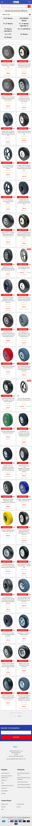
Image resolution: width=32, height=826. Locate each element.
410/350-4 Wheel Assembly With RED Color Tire (8, 367)
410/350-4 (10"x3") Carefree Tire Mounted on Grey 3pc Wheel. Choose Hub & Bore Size (8, 666)
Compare (14, 61)
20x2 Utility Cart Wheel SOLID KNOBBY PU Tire (24, 267)
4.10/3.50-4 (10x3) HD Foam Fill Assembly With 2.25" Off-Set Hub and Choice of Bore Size (24, 235)
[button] (29, 14)
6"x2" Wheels (8, 18)
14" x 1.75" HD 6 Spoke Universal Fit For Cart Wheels (8, 201)
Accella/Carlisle (20, 804)
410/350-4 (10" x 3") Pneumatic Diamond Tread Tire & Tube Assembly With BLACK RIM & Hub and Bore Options (8, 600)
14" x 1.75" (8, 34)
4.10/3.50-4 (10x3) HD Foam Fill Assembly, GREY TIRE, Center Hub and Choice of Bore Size (24, 368)
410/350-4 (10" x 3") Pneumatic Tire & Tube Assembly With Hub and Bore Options (24, 99)
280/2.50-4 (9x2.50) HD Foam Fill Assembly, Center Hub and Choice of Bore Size (8, 566)
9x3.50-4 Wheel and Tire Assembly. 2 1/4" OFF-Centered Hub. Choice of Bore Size (24, 532)
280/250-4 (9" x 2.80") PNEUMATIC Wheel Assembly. (24, 665)
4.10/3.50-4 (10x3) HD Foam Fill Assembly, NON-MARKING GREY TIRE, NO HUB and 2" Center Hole (24, 698)
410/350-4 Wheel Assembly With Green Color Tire (8, 432)
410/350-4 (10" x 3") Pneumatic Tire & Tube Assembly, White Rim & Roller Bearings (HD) (24, 433)
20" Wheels (8, 37)
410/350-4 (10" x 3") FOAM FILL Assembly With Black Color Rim (8, 634)
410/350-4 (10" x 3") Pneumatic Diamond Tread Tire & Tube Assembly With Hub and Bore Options (8, 334)
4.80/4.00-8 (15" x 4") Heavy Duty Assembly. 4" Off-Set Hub (24, 566)
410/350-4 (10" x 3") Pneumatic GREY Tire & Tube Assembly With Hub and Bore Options (24, 334)
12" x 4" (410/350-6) (24, 29)
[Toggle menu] (2, 2)
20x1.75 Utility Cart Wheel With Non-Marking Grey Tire (24, 399)
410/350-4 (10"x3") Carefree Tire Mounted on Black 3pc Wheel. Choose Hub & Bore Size (8, 133)
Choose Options (7, 61)
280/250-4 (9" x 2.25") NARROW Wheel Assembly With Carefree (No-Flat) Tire (8, 268)
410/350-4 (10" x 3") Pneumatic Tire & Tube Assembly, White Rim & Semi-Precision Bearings (8, 468)
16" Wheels (24, 34)
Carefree (3, 806)
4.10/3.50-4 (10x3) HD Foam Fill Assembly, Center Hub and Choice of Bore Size (24, 65)
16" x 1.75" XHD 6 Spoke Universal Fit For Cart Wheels (8, 167)
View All (18, 806)
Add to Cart (23, 693)
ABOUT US (4, 780)
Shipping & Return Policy (7, 785)
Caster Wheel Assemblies (23, 784)
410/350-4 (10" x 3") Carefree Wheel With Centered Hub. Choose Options (8, 98)
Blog (2, 783)
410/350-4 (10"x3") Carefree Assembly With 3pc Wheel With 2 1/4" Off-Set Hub (24, 299)
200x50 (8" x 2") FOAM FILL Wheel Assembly (24, 633)
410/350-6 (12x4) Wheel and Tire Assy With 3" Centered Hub (24, 132)
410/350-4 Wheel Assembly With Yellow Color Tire (8, 530)
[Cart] (29, 2)
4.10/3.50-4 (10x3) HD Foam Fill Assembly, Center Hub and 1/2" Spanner (8, 400)
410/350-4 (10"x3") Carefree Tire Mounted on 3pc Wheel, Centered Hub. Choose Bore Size (24, 168)
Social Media (4, 790)
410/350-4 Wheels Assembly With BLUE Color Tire (24, 500)
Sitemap (3, 793)
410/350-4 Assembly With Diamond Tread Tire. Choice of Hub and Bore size (8, 697)
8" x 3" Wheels (8, 23)
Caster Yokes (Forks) (22, 782)
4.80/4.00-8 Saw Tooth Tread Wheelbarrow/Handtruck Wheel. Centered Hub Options (24, 468)
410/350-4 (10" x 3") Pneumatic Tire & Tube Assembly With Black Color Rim (24, 202)
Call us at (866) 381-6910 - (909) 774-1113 (16, 759)
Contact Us (4, 788)
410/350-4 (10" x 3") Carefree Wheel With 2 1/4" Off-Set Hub (8, 65)
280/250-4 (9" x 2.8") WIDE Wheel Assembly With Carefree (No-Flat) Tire (8, 234)
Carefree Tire (4, 804)
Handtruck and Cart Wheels (24, 787)
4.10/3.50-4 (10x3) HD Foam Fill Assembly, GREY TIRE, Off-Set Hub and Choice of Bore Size (24, 599)
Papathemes (20, 819)
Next (19, 716)
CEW (2, 809)
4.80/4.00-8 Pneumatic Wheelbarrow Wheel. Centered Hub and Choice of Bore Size (8, 300)
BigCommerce (26, 817)
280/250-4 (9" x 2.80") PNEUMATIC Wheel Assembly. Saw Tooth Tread (8, 501)
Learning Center (5, 773)
